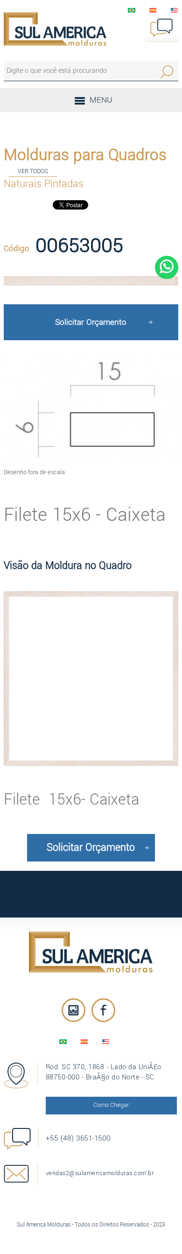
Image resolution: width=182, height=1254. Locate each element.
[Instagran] (73, 1010)
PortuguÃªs (131, 10)
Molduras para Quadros (85, 155)
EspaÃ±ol (153, 10)
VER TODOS (33, 171)
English (174, 10)
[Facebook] (103, 1010)
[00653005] (91, 281)
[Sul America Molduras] (91, 952)
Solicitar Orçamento (90, 322)
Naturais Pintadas (44, 183)
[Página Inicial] (55, 29)
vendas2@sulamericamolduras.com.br (100, 1173)
